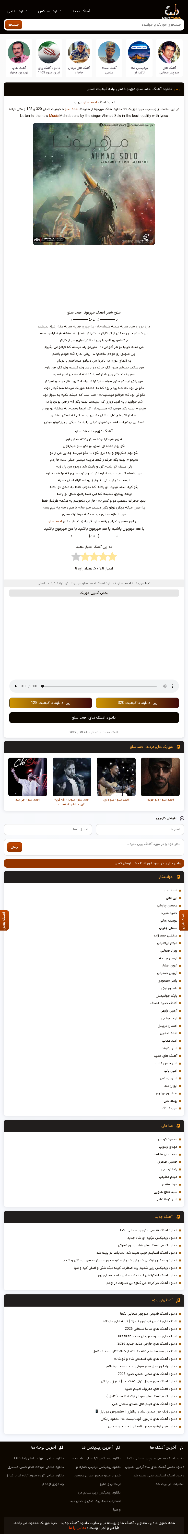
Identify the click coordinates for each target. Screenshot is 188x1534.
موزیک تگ (169, 1108)
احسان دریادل (167, 1026)
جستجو (13, 24)
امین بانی (170, 1070)
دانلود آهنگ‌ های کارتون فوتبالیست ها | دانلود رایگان (139, 1419)
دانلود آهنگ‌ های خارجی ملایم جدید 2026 (147, 1343)
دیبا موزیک (142, 583)
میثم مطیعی (168, 1177)
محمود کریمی (167, 1139)
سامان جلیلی (168, 928)
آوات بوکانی (169, 1018)
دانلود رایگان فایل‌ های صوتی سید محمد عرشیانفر (141, 1366)
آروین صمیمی (167, 973)
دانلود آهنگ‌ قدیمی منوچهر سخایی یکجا (148, 1230)
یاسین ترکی (169, 988)
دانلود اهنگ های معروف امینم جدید (151, 1389)
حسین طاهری (167, 1161)
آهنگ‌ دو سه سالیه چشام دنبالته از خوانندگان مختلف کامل (135, 1351)
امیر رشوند (169, 1048)
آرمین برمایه (168, 958)
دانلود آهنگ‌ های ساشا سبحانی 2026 (151, 1329)
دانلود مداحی (17, 11)
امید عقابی (169, 1040)
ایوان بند (170, 1086)
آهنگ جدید (81, 11)
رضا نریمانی (169, 1169)
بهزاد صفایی (168, 950)
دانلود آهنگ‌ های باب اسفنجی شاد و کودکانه (145, 1359)
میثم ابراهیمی (167, 943)
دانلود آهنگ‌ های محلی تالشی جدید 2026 (147, 1374)
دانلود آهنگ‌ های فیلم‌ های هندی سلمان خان (144, 1404)
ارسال (15, 847)
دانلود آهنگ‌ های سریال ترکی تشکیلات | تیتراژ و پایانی (139, 1381)
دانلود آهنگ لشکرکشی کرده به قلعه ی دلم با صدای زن (137, 1275)
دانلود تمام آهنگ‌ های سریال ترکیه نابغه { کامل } (141, 1396)
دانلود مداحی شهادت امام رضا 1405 (38, 1458)
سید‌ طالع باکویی (165, 1192)
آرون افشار (169, 965)
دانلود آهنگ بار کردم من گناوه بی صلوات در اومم (141, 1283)
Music (54, 116)
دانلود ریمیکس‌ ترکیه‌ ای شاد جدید (152, 1238)
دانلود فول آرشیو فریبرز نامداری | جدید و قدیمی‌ (142, 1426)
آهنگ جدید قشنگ (163, 1003)
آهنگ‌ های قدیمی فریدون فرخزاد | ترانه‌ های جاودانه (140, 1321)
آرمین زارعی (169, 1010)
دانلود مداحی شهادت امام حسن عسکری (36, 1467)
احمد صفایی (168, 1033)
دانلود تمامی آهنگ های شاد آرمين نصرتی (147, 1245)
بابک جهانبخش (166, 996)
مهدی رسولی (168, 1147)
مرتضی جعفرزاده (165, 935)
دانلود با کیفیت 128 (47, 703)
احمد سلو (90, 102)
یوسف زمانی (168, 920)
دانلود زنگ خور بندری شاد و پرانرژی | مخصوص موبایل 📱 (135, 1411)
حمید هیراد (169, 913)
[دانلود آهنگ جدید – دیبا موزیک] (171, 11)
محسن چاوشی (167, 905)
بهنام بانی (170, 1101)
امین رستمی (168, 1078)
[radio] (112, 558)
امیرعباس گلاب (166, 1063)
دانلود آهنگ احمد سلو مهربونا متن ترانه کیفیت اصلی (129, 89)
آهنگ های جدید (165, 1056)
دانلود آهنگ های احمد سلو (94, 717)
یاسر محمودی (167, 980)
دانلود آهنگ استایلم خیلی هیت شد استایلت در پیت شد (136, 1252)
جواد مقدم (169, 1184)
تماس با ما (77, 1527)
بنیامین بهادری (166, 1093)
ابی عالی (171, 898)
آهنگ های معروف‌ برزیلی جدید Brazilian (147, 1336)
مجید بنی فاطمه (165, 1154)
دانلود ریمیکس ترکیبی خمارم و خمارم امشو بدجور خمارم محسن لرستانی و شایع (120, 1260)
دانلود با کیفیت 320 (134, 703)
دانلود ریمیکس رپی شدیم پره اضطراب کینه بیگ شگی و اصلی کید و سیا (125, 1268)
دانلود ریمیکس (49, 11)
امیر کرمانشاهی (166, 1199)
